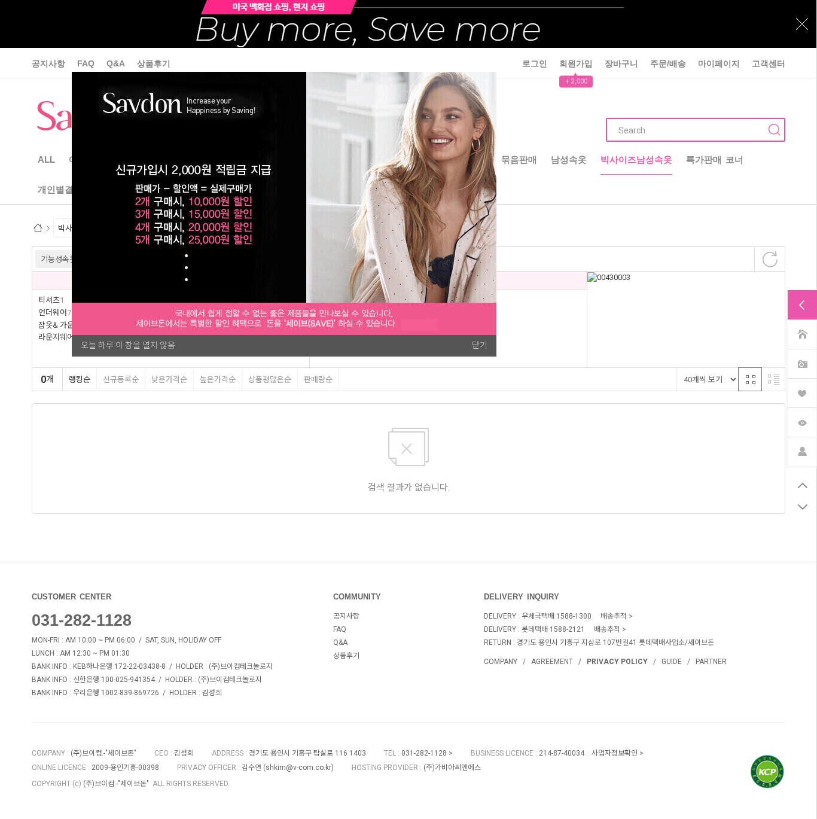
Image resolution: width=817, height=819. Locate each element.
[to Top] (802, 486)
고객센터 (768, 63)
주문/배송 (668, 63)
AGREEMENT (552, 661)
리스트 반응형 (773, 379)
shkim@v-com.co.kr (298, 767)
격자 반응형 (750, 379)
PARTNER (711, 661)
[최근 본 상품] (802, 421)
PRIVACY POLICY (617, 661)
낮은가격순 (169, 379)
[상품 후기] (802, 363)
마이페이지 (719, 63)
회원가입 (576, 63)
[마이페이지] (802, 451)
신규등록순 (121, 379)
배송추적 (613, 616)
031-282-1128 (82, 620)
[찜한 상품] (802, 392)
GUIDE (671, 661)
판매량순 (318, 379)
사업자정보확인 (615, 753)
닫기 (479, 345)
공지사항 (48, 63)
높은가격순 (218, 379)
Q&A (115, 63)
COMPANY (500, 661)
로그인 (534, 63)
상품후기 (153, 63)
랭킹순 (79, 379)
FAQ (85, 63)
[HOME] (802, 333)
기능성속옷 (59, 259)
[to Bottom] (802, 507)
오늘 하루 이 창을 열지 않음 (128, 345)
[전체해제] (770, 259)
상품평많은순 (269, 379)
